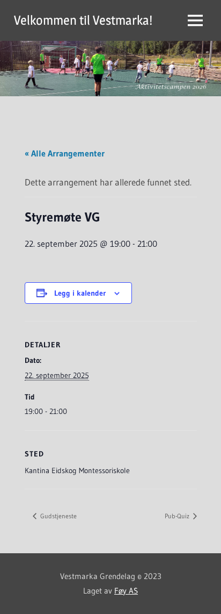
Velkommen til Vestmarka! (83, 20)
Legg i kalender (80, 293)
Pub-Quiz (178, 516)
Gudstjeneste (58, 516)
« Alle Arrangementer (65, 153)
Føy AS (126, 591)
